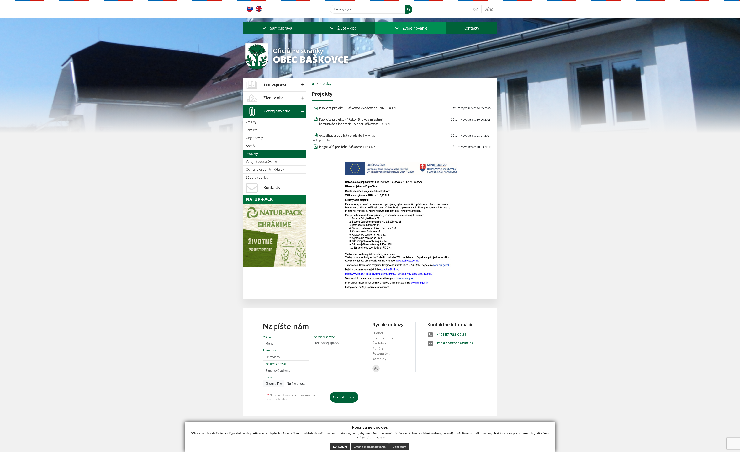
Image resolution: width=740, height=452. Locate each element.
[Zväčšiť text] (490, 9)
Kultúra (377, 348)
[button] (276, 28)
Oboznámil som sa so (291, 397)
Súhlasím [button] (340, 446)
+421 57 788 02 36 (451, 334)
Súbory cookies (257, 177)
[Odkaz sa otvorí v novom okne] (376, 368)
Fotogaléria (381, 354)
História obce (383, 338)
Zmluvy (251, 122)
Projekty (252, 154)
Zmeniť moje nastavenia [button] (370, 446)
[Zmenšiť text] (477, 9)
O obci (377, 333)
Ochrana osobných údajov (265, 169)
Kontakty (471, 28)
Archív (250, 146)
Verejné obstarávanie (261, 161)
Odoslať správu (344, 397)
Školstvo (379, 343)
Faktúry (251, 130)
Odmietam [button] (399, 446)
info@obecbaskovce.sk (454, 343)
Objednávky (254, 138)
